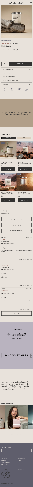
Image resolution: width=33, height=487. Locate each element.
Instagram (21, 469)
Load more (16, 313)
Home (2, 40)
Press (19, 460)
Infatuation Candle (7, 193)
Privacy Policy (5, 464)
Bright (8, 138)
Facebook (20, 471)
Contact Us (4, 458)
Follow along (16, 435)
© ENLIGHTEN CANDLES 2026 (7, 483)
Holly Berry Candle (24, 193)
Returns (3, 460)
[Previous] (3, 332)
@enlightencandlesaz (7, 403)
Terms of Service (5, 462)
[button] (3, 36)
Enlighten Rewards (23, 456)
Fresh (24, 138)
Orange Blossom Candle (6, 163)
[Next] (30, 332)
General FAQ (4, 456)
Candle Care (21, 458)
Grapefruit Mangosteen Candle (24, 163)
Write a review (16, 219)
